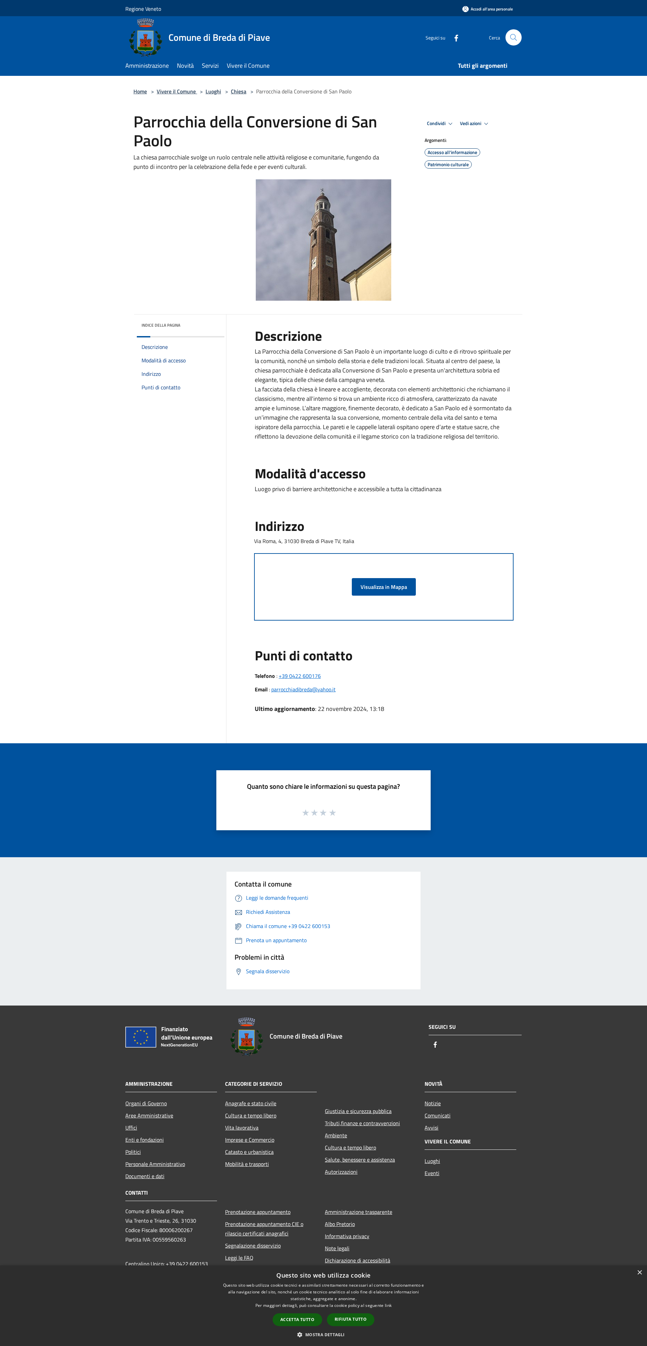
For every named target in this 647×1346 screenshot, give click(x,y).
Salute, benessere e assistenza (360, 1160)
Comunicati (438, 1115)
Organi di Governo (146, 1103)
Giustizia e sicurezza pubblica (358, 1111)
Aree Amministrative (149, 1115)
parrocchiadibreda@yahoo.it (303, 689)
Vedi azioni (471, 123)
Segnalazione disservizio (253, 1246)
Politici (133, 1152)
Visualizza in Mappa (384, 587)
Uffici (131, 1128)
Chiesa (238, 91)
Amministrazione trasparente (358, 1212)
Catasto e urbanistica (249, 1152)
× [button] (639, 1272)
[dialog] (323, 1305)
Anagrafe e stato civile (250, 1103)
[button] (323, 1334)
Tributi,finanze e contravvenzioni (362, 1123)
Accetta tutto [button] (297, 1319)
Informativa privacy (347, 1236)
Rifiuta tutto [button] (351, 1319)
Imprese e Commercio (249, 1140)
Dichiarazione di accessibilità (357, 1260)
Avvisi (431, 1128)
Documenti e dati (144, 1176)
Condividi (436, 123)
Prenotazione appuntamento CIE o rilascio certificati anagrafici (264, 1228)
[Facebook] (453, 37)
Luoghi (213, 91)
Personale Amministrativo (155, 1164)
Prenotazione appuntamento (257, 1212)
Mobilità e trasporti (247, 1164)
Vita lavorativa (241, 1128)
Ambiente (336, 1135)
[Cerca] (513, 37)
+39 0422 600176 (300, 676)
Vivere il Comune (177, 91)
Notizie (433, 1103)
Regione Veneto (143, 9)
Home (140, 91)
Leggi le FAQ (239, 1258)
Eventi (432, 1173)
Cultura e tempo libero (250, 1115)
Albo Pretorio (340, 1224)
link (388, 1305)
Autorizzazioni (341, 1172)
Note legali (337, 1248)
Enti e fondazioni (144, 1140)
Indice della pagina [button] (161, 325)
